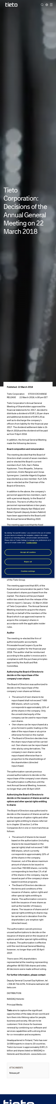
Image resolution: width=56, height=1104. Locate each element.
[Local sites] (46, 4)
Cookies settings (28, 571)
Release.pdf (14, 1073)
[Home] (11, 4)
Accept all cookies (28, 552)
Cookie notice (31, 542)
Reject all (28, 562)
